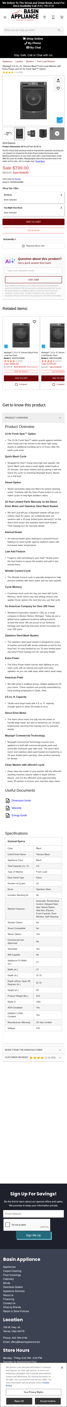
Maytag (18, 179)
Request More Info (35, 245)
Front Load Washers (46, 61)
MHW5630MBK (17, 182)
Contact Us (9, 1303)
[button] (5, 17)
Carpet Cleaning (12, 1271)
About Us (8, 1295)
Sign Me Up (33, 1235)
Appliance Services (14, 1291)
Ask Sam (33, 279)
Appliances (7, 61)
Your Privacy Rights (33, 1392)
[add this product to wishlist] (58, 88)
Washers (30, 61)
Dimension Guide (21, 800)
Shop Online (35, 38)
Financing (8, 1299)
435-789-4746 (19, 1338)
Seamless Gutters (13, 1287)
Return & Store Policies (16, 1311)
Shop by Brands (12, 1307)
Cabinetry (8, 1279)
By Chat (35, 47)
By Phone (35, 43)
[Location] (44, 17)
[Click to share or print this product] (58, 80)
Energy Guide (19, 815)
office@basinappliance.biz (25, 1342)
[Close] (62, 1367)
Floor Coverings (12, 1275)
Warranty (17, 808)
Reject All (19, 1401)
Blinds (6, 1283)
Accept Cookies (47, 1401)
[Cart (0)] (62, 17)
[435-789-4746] (53, 17)
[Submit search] (59, 30)
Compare (23, 384)
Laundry (19, 61)
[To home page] (25, 17)
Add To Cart (33, 222)
